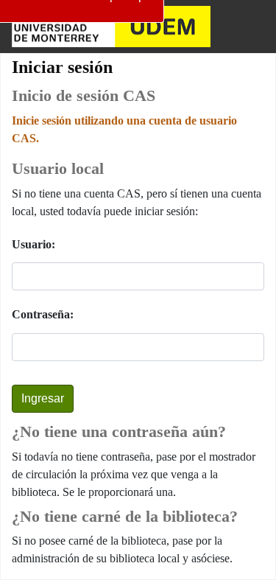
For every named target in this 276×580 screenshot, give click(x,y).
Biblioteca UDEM (111, 26)
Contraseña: (43, 314)
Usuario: (33, 244)
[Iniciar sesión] (251, 26)
